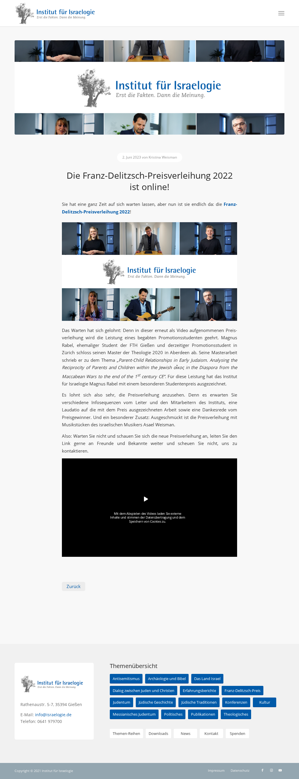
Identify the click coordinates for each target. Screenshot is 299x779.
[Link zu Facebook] (262, 770)
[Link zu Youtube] (280, 770)
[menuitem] (281, 13)
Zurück (74, 586)
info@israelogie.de (53, 714)
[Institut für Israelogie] (55, 13)
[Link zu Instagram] (271, 770)
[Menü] (281, 13)
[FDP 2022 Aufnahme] (149, 87)
